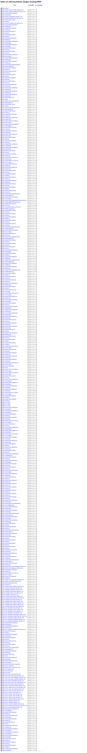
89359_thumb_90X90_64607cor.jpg (9, 296)
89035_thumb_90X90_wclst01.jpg (9, 28)
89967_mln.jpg (5, 723)
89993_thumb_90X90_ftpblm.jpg (9, 745)
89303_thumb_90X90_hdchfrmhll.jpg (10, 249)
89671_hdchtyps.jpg (6, 554)
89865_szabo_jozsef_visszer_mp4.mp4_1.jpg (11, 674)
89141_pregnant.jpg (6, 115)
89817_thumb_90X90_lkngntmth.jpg (9, 634)
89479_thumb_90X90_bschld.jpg (9, 395)
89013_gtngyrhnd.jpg (6, 14)
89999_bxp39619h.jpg (6, 750)
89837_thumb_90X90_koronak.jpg (9, 650)
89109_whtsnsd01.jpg (6, 89)
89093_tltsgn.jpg (5, 76)
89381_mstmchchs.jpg (6, 314)
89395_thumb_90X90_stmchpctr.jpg (9, 326)
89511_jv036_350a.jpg (7, 422)
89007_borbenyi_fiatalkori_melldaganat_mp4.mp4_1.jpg (13, 11)
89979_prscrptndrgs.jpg (7, 733)
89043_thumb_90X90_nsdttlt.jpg (9, 34)
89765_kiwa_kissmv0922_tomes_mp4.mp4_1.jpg (12, 607)
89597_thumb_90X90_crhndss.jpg (9, 493)
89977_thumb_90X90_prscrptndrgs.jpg (10, 731)
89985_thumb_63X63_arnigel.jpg (9, 738)
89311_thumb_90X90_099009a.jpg (9, 256)
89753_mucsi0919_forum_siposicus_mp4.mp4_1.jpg (13, 602)
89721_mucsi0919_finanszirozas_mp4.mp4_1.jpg (12, 589)
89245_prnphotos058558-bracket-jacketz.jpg (11, 201)
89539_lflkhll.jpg (5, 445)
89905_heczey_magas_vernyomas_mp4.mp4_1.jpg (12, 690)
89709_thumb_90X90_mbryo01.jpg (9, 582)
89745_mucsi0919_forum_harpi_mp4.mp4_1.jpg (12, 599)
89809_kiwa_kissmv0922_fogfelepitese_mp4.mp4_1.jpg (13, 629)
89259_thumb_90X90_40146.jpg (9, 213)
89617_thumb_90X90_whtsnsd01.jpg (10, 510)
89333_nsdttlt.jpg (5, 274)
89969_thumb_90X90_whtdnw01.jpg (10, 725)
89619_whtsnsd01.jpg (6, 511)
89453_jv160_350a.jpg (7, 374)
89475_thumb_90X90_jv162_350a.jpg (10, 392)
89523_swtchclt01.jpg (6, 432)
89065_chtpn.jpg (5, 52)
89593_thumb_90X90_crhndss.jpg (9, 490)
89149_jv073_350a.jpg (7, 122)
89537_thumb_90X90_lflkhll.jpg (9, 443)
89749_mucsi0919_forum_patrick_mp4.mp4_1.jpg (12, 601)
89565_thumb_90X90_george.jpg (9, 466)
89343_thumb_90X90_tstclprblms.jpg (10, 283)
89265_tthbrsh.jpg (6, 218)
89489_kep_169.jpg (6, 404)
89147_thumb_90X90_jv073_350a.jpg (10, 120)
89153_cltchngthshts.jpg (7, 125)
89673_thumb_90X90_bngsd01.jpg (9, 556)
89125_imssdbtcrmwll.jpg (7, 102)
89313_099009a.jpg (6, 258)
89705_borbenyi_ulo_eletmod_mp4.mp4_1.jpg (11, 581)
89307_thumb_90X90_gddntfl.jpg (9, 253)
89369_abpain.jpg (5, 304)
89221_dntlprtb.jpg (6, 182)
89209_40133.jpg (5, 172)
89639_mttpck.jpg (6, 528)
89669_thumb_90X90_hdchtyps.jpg (9, 553)
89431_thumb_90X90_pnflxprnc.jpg (9, 355)
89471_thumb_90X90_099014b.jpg (9, 389)
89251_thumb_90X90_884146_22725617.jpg (11, 206)
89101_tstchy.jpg (5, 82)
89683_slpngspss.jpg (6, 564)
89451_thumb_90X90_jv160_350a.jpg (10, 372)
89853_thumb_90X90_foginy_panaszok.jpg (11, 664)
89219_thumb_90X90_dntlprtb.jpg (9, 180)
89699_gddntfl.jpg (6, 577)
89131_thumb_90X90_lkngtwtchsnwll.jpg (10, 107)
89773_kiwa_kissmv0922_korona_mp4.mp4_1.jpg (12, 611)
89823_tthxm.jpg (5, 639)
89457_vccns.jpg (5, 377)
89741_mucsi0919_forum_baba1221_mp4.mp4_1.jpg (13, 597)
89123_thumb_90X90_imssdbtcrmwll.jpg (10, 100)
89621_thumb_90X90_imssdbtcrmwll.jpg (10, 513)
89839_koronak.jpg (6, 652)
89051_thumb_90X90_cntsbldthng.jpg (10, 41)
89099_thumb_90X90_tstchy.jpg (8, 81)
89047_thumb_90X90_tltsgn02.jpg (9, 37)
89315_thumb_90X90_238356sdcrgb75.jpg (11, 259)
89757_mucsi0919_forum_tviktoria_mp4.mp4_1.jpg (12, 604)
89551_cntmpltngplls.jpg (7, 455)
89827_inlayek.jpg (6, 642)
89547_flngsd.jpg (5, 452)
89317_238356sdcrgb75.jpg (8, 261)
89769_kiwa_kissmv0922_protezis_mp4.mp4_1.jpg (12, 609)
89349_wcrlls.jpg (5, 288)
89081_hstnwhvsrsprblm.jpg (8, 66)
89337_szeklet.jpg (6, 278)
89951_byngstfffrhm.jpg (7, 710)
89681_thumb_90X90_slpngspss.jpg (9, 563)
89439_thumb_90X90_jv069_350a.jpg (10, 362)
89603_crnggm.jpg (6, 498)
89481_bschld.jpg (5, 397)
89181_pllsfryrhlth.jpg (6, 148)
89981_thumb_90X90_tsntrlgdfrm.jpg (10, 735)
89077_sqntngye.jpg (6, 62)
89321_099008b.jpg (6, 264)
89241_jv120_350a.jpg (7, 198)
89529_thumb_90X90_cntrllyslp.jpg (9, 437)
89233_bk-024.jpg (6, 192)
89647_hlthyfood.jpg (6, 534)
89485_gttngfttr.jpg (6, 400)
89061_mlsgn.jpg (5, 49)
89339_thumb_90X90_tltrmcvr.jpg (9, 279)
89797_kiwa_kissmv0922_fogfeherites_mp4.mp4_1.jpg (13, 621)
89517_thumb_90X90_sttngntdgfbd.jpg (10, 427)
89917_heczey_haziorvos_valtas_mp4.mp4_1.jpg (12, 695)
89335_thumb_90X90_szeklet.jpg (9, 276)
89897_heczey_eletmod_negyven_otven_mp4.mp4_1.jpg (13, 687)
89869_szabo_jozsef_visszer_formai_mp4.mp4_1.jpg (13, 675)
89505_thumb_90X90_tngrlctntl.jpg (9, 417)
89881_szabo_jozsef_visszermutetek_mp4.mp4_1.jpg (13, 680)
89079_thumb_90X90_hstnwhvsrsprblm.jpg (11, 64)
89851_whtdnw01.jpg (6, 662)
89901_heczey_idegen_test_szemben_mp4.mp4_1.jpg (13, 688)
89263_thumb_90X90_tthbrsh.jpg (9, 216)
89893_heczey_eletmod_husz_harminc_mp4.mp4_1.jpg (13, 685)
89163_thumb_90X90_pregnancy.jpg (9, 134)
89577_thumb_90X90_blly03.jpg (9, 476)
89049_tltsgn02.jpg (6, 39)
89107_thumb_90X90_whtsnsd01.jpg (10, 87)
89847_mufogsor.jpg (6, 659)
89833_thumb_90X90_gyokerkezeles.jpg (10, 647)
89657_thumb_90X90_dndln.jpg (8, 543)
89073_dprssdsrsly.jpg (6, 59)
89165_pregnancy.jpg (6, 135)
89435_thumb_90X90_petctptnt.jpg (9, 359)
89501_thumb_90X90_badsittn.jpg (9, 413)
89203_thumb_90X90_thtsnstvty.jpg (9, 167)
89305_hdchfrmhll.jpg (6, 251)
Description (39, 5)
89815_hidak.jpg (5, 632)
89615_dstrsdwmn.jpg (6, 508)
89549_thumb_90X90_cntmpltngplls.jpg (10, 453)
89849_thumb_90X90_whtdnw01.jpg (10, 660)
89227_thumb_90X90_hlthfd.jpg (9, 187)
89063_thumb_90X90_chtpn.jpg (8, 51)
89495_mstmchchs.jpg (6, 408)
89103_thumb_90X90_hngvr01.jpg (9, 84)
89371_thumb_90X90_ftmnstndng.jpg (10, 306)
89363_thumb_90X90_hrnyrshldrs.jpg (10, 299)
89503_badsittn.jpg (6, 415)
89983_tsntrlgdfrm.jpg (6, 736)
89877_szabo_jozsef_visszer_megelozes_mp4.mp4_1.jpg (13, 678)
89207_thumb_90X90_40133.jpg (9, 170)
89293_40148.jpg (5, 241)
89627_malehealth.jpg (6, 518)
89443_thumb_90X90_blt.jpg (8, 365)
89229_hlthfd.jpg (5, 188)
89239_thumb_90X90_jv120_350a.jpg (10, 196)
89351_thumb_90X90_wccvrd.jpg (9, 289)
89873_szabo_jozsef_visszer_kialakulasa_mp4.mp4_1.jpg (14, 677)
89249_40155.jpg (5, 205)
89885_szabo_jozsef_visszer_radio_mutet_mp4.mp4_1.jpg (14, 682)
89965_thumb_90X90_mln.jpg (8, 722)
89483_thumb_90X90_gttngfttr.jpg (9, 399)
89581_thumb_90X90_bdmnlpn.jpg (9, 480)
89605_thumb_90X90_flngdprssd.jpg (9, 500)
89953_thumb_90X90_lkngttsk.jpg (9, 712)
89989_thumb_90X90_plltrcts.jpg (9, 741)
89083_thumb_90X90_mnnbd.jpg (9, 67)
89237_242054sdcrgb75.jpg (8, 195)
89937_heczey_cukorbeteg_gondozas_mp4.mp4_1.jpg (13, 703)
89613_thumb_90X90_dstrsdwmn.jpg (10, 506)
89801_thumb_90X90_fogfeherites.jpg (10, 622)
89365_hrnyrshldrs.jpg (6, 301)
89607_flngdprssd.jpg (6, 501)
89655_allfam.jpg (5, 541)
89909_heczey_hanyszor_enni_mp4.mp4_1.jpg (11, 692)
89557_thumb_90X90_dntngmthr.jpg (9, 460)
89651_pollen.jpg (5, 538)
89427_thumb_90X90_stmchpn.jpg (9, 352)
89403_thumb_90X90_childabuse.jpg (9, 332)
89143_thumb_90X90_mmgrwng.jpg (9, 117)
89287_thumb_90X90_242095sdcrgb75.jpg (11, 236)
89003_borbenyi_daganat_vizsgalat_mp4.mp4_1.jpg (12, 9)
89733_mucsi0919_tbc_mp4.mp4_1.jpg (10, 594)
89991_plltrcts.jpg (5, 743)
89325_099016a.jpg (6, 268)
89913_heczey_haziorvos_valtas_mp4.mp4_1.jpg (12, 693)
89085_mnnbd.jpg (6, 69)
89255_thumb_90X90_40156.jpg (9, 210)
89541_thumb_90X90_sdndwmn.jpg (9, 447)
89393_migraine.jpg (6, 324)
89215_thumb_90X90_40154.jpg (9, 177)
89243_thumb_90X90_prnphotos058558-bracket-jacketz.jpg (14, 200)
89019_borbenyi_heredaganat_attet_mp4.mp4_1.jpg (12, 18)
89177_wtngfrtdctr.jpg (6, 145)
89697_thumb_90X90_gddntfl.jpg (9, 576)
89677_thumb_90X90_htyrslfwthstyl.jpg (10, 559)
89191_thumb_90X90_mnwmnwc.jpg (10, 157)
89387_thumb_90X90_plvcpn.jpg (9, 319)
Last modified (31, 5)
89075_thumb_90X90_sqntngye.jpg (9, 61)
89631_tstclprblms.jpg (6, 521)
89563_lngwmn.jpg (6, 465)
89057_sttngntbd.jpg (6, 46)
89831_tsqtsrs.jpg (5, 645)
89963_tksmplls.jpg (6, 720)
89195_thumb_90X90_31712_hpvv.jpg (10, 160)
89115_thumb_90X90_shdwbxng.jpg (9, 94)
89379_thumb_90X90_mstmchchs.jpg (10, 312)
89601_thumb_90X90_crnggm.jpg (9, 496)
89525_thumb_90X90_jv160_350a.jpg (10, 433)
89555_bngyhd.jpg (6, 458)
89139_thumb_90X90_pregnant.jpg (9, 114)
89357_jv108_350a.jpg (7, 294)
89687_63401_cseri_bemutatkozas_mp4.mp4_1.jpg (12, 568)
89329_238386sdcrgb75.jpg (8, 271)
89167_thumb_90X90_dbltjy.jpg (8, 137)
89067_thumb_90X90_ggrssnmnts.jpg (10, 54)
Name (14, 5)
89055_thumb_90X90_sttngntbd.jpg (9, 44)
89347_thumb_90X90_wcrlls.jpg (9, 286)
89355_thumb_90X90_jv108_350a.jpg (10, 293)
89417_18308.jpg (5, 344)
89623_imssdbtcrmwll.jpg (7, 515)
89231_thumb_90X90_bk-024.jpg (9, 190)
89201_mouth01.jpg (6, 165)
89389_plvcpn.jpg (6, 321)
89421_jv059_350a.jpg (7, 347)
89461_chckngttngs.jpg (7, 380)
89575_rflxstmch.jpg (6, 475)
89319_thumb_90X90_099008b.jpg (9, 263)
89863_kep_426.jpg (6, 672)
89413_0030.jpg (5, 341)
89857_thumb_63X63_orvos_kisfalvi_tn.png (11, 667)
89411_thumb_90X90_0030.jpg (8, 339)
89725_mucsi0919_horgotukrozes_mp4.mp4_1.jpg (12, 591)
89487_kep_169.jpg (6, 402)
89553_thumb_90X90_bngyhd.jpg (9, 457)
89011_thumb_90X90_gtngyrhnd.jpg (9, 13)
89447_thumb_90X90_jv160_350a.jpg (10, 369)
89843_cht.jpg (5, 655)
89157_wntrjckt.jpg (6, 129)
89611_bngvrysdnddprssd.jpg (8, 505)
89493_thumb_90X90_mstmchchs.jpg (10, 407)
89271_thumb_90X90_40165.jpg (9, 223)
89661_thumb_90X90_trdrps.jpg (8, 546)
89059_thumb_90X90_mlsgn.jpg (9, 47)
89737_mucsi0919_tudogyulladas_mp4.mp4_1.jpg (12, 596)
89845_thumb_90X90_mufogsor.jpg (9, 657)
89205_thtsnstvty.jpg (6, 168)
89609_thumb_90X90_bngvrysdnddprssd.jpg (11, 503)
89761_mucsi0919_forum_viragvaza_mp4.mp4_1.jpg (13, 606)
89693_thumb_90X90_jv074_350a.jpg (10, 572)
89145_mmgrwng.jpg (6, 119)
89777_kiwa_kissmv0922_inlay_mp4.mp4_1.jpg (12, 612)
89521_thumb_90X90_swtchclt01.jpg (10, 430)
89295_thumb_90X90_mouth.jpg (9, 243)
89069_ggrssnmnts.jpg (6, 56)
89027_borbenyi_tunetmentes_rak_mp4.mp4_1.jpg (12, 23)
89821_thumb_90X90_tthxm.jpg (8, 637)
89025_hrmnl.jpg (5, 21)
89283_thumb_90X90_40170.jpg (9, 233)
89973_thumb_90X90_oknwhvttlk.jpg (10, 728)
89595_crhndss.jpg (6, 491)
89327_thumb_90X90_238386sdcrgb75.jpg (11, 269)
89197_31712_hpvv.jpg (7, 162)
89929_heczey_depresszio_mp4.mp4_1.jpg (11, 700)
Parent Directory (5, 8)
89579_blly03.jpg (5, 478)
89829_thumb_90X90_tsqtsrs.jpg (9, 644)
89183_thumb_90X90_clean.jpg (8, 150)
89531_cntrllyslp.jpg (6, 438)
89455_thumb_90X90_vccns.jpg (8, 375)
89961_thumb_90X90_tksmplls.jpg (9, 718)
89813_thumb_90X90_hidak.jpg (8, 630)
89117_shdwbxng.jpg (6, 95)
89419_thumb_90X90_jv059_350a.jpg (10, 346)
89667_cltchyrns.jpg (6, 551)
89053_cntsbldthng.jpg (6, 42)
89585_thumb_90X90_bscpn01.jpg (9, 483)
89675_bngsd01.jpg (6, 558)
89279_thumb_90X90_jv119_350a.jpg (10, 230)
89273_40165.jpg (5, 225)
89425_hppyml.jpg (6, 351)
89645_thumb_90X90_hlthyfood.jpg (9, 533)
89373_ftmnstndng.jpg (6, 307)
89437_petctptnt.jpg (6, 360)
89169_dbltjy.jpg (5, 139)
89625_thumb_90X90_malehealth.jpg (10, 516)
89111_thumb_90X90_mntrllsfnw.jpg (9, 90)
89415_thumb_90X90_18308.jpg (9, 342)
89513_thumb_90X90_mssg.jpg (8, 423)
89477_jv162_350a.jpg (7, 394)
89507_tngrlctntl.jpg (6, 418)
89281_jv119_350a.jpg (7, 231)
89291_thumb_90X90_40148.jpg (9, 240)
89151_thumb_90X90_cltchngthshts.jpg (10, 124)
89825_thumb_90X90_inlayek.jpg (9, 640)
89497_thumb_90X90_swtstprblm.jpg (10, 410)
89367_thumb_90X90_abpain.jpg (9, 302)
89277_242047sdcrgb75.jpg (8, 228)
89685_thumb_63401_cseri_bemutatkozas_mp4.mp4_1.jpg (14, 566)
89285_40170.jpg (5, 235)
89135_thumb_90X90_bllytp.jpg (8, 110)
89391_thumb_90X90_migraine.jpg (9, 322)
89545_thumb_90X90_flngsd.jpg (9, 450)
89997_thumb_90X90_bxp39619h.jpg (10, 748)
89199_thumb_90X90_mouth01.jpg (9, 163)
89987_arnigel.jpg (6, 740)
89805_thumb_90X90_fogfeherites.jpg (10, 625)
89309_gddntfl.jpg (6, 254)
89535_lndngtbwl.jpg (6, 442)
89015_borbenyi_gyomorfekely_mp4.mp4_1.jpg (12, 16)
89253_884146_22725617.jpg (8, 208)
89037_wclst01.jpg (6, 29)
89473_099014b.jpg (6, 390)
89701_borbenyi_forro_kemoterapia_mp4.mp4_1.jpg (13, 579)
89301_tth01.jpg (5, 248)
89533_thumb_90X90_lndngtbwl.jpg (9, 440)
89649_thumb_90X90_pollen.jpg (9, 536)
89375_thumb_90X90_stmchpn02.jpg (10, 309)
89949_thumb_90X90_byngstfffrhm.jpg (10, 708)
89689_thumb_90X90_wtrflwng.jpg (9, 569)
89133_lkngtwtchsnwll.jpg (7, 109)
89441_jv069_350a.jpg (7, 364)
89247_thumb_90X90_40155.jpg (9, 203)
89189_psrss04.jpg (6, 155)
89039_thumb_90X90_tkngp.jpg (8, 31)
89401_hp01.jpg (5, 331)
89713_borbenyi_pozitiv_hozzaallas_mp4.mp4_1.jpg (13, 586)
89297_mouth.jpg (5, 245)
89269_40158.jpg (5, 221)
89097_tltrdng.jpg (5, 79)
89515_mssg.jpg (5, 425)
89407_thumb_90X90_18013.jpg (9, 336)
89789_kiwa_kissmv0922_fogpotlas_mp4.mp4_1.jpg (13, 617)
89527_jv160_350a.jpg (7, 435)
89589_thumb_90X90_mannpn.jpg (9, 486)
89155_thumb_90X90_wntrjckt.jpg (9, 127)
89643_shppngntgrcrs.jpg (7, 531)
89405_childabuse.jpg (6, 334)
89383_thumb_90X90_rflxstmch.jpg (9, 316)
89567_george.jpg (6, 468)
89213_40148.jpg (5, 175)
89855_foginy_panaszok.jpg (8, 665)
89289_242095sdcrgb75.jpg (8, 238)
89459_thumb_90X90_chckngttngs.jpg (10, 379)
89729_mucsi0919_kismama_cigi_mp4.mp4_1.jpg (12, 592)
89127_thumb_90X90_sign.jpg (8, 104)
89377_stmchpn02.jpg (6, 311)
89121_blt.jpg (5, 99)
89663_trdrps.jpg (5, 548)
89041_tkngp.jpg (5, 33)
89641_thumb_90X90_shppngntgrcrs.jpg (10, 529)
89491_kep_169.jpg (6, 405)
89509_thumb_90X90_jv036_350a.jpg (10, 420)
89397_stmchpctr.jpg (6, 327)
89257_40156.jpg (5, 211)
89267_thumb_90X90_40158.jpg (9, 220)
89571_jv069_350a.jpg (7, 471)
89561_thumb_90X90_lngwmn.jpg (9, 463)
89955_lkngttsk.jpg (6, 713)
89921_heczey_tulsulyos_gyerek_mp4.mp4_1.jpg (12, 697)
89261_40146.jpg (5, 215)
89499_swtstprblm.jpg (6, 412)
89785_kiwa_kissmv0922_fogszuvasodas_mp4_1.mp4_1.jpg (14, 616)
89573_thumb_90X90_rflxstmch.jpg (9, 473)
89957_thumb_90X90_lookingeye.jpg (10, 715)
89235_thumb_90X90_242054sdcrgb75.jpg (11, 193)
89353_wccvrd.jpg (6, 291)
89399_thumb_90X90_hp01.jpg (8, 329)
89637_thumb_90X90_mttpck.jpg (9, 526)
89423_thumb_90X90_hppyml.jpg (9, 349)
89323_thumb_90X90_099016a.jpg (9, 266)
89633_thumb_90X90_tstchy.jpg (8, 523)
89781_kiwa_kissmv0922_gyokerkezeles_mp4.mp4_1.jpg (14, 614)
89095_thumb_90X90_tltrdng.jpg (9, 77)
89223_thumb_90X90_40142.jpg (9, 183)
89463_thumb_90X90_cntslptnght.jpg (10, 382)
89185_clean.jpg (5, 152)
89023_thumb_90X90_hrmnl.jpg (9, 19)
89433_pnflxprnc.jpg (6, 357)
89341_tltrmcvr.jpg (6, 281)
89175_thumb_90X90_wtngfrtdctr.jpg (10, 143)
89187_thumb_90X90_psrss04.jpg (9, 153)
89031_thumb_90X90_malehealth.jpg (10, 24)
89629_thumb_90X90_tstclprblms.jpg (10, 519)
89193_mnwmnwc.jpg (6, 158)
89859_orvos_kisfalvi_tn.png (8, 669)
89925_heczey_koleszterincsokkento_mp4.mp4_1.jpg (13, 698)
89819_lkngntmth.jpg (6, 635)
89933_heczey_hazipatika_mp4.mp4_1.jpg (11, 702)
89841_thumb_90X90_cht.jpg (8, 654)
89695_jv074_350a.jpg (7, 574)
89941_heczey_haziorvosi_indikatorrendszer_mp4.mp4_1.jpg (14, 705)
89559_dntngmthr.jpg (6, 462)
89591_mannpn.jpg (6, 488)
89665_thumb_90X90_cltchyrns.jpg (9, 549)
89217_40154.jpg (5, 178)
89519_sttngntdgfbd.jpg (7, 428)
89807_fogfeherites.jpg (7, 627)
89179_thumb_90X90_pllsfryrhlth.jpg (10, 147)
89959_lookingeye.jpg (6, 717)
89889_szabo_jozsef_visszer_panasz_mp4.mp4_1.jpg (13, 683)
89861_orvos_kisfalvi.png (7, 670)
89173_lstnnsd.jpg (6, 142)
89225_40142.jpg (5, 185)
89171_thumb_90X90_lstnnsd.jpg (9, 140)
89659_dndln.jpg (5, 544)
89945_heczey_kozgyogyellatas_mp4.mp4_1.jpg (12, 707)
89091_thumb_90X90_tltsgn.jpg (8, 74)
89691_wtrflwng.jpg (6, 571)
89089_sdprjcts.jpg (6, 72)
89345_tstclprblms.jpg (6, 284)
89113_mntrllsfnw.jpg (6, 92)
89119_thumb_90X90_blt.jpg (8, 97)
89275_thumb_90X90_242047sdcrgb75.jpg (11, 226)
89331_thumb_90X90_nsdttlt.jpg (9, 273)
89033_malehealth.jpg (6, 26)
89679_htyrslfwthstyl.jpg (7, 561)
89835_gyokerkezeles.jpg (7, 649)
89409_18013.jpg (5, 337)
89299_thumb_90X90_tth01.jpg (8, 246)
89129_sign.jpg (5, 105)
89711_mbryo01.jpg (6, 584)
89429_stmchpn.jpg (6, 354)
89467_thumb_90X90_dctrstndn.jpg (9, 385)
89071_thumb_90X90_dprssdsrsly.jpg (10, 57)
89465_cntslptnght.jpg (6, 384)
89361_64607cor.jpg (6, 298)
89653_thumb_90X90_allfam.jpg (9, 539)
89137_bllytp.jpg (5, 112)
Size (36, 5)
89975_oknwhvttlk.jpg (6, 730)
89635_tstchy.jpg (5, 524)
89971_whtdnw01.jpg (6, 727)
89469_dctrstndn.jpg (6, 387)
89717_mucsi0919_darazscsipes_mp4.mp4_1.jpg (12, 587)
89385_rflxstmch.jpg (6, 317)
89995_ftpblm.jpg (5, 746)
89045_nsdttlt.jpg (5, 36)
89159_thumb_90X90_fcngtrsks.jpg (9, 130)
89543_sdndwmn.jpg (6, 448)
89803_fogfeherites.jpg (7, 624)
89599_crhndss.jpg (6, 495)
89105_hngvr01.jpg (6, 86)
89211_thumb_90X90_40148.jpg (9, 173)
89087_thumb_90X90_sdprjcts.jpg (9, 71)
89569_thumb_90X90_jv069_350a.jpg (10, 470)
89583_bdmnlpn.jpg (6, 481)
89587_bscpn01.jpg (6, 485)
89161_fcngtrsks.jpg (6, 132)
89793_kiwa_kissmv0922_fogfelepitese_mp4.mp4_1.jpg (13, 619)
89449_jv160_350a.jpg (7, 370)
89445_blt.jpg (5, 367)
